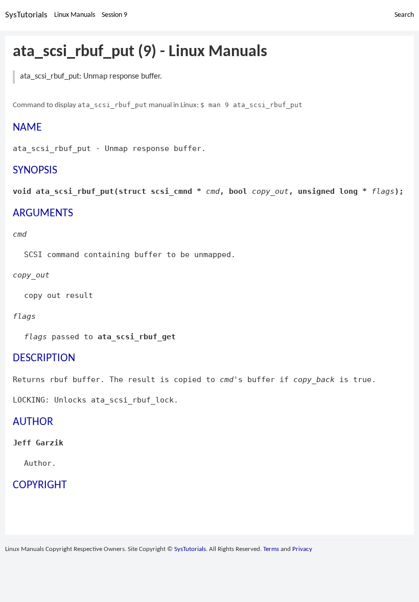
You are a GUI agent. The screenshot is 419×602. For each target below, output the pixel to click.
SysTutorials (26, 15)
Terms (271, 549)
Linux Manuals (74, 15)
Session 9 (114, 15)
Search (404, 15)
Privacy (302, 549)
